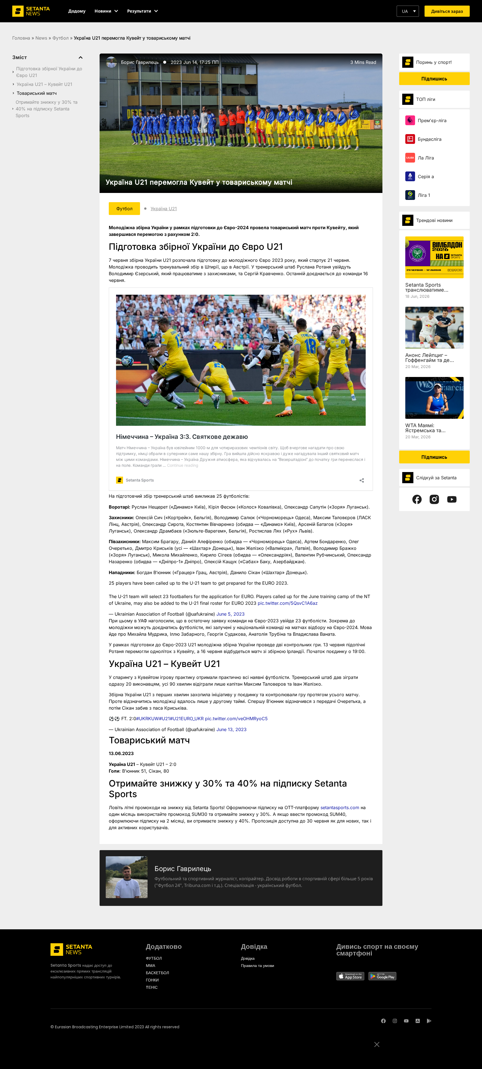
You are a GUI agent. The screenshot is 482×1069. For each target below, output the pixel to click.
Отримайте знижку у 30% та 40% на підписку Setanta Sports (47, 108)
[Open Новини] (116, 11)
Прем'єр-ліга (432, 120)
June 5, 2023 (230, 614)
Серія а (426, 176)
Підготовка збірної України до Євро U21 (49, 72)
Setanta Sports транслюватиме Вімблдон (424, 290)
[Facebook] (383, 1021)
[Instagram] (394, 1021)
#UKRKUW (147, 718)
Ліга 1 (424, 195)
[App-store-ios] (417, 1021)
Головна (21, 38)
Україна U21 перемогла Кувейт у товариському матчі (199, 182)
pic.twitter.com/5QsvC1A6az (288, 603)
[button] (408, 11)
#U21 (164, 718)
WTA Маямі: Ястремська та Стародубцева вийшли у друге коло (433, 432)
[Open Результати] (156, 11)
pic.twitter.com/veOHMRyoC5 (236, 718)
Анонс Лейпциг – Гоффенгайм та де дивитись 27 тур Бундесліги (427, 362)
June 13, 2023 (231, 729)
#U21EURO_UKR (187, 718)
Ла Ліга (426, 158)
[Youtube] (406, 1021)
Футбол (60, 38)
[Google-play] (429, 1021)
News (41, 38)
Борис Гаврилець (140, 62)
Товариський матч (37, 93)
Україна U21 (164, 208)
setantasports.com (339, 807)
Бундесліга (430, 139)
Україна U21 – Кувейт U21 (44, 84)
